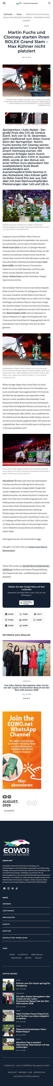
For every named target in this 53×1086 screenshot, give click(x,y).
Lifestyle (23, 955)
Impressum (39, 1072)
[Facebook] (4, 888)
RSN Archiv (37, 955)
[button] (24, 698)
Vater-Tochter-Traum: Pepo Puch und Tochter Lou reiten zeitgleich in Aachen (32, 1016)
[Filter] (5, 796)
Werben (7, 904)
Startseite (8, 14)
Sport (26, 26)
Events (6, 924)
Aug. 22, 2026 (26, 694)
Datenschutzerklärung (26, 1076)
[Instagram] (8, 888)
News (19, 14)
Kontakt (7, 931)
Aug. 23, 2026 (20, 989)
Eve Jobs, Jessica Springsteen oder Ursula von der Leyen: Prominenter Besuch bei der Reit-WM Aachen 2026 (26, 687)
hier (39, 539)
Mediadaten (9, 917)
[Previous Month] (29, 803)
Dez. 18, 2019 (26, 57)
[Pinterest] (12, 888)
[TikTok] (17, 888)
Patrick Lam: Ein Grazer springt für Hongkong (33, 984)
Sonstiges (26, 681)
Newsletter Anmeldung (15, 938)
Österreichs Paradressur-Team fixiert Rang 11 (31, 1030)
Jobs (12, 955)
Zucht (39, 958)
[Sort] (9, 796)
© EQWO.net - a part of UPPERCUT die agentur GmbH (26, 1065)
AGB (30, 1072)
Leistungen (8, 911)
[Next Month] (34, 803)
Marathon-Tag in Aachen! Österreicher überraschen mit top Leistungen (32, 1044)
